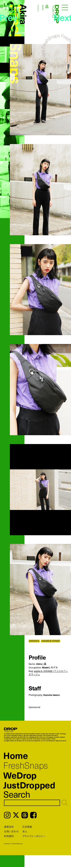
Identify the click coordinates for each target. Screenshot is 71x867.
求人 (24, 831)
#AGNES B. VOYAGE (50, 641)
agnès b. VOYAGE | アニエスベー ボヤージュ (48, 672)
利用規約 (9, 836)
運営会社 (9, 826)
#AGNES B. (34, 641)
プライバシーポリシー (33, 836)
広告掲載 (27, 826)
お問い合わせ (11, 831)
